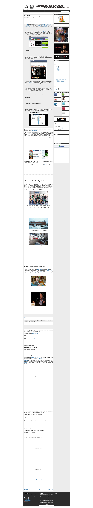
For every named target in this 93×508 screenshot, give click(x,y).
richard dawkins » (32, 264)
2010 (56, 66)
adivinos (43, 494)
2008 (56, 87)
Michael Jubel (29, 507)
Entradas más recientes (27, 489)
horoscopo (40, 500)
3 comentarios (33, 182)
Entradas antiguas (50, 489)
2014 (56, 61)
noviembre (58, 68)
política (46, 502)
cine (41, 496)
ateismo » (25, 264)
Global (48, 21)
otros (50, 501)
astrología (52, 494)
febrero (58, 83)
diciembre (58, 67)
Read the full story (26, 258)
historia (47, 499)
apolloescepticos (46, 494)
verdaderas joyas (26, 362)
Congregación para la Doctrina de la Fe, (32, 273)
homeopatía (49, 499)
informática (52, 500)
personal (44, 502)
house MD (43, 500)
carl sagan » (26, 345)
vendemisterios (42, 504)
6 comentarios (33, 17)
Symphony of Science (30, 410)
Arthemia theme (25, 507)
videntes (45, 504)
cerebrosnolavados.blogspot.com (32, 496)
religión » (28, 264)
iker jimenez (47, 500)
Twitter (28, 421)
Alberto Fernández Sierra (32, 494)
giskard (42, 479)
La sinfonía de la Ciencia (59, 80)
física (44, 499)
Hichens (25, 317)
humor (45, 500)
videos (47, 504)
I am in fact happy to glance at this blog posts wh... (61, 128)
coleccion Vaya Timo (48, 496)
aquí (34, 338)
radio (50, 502)
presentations (38, 479)
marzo (57, 82)
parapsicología (41, 502)
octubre (58, 69)
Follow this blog (61, 146)
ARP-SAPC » (26, 428)
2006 (56, 89)
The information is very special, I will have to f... (60, 124)
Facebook (31, 421)
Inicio (39, 489)
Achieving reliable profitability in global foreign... (60, 127)
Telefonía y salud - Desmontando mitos (60, 81)
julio (57, 72)
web (48, 504)
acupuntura (41, 494)
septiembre (58, 70)
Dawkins (33, 333)
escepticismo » (30, 428)
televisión (52, 503)
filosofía (42, 499)
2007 (56, 88)
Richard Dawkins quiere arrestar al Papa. (61, 79)
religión (52, 502)
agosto (58, 71)
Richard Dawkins (39, 269)
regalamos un (39, 147)
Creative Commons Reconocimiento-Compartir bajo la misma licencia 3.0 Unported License (30, 495)
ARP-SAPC (49, 494)
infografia (50, 500)
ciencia (50, 495)
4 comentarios (33, 349)
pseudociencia (48, 502)
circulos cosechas (44, 496)
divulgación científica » (31, 345)
